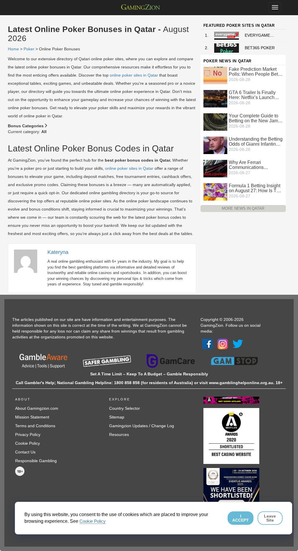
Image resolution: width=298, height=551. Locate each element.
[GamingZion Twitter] (238, 343)
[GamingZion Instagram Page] (223, 343)
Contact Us (25, 452)
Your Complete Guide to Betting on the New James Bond (256, 118)
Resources (119, 434)
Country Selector (124, 408)
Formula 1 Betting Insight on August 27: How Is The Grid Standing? (255, 188)
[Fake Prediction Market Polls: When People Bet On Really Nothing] (215, 75)
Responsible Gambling (36, 460)
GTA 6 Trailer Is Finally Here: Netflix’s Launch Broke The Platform (252, 95)
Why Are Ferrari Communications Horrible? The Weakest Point (252, 165)
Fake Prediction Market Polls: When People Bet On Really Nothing (253, 72)
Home (13, 49)
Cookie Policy (27, 443)
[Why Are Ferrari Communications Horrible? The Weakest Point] (215, 168)
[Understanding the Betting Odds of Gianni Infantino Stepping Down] (215, 144)
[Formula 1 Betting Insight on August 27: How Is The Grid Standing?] (215, 191)
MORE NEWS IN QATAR (243, 208)
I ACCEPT (240, 518)
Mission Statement (32, 417)
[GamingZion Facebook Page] (207, 343)
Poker (29, 49)
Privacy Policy (27, 434)
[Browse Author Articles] (28, 260)
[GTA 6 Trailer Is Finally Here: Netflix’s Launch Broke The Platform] (215, 98)
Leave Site (270, 518)
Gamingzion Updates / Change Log (141, 425)
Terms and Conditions (35, 425)
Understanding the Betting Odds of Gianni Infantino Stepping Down (256, 141)
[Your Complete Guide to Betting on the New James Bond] (215, 121)
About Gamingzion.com (36, 408)
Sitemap (116, 417)
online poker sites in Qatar (134, 75)
